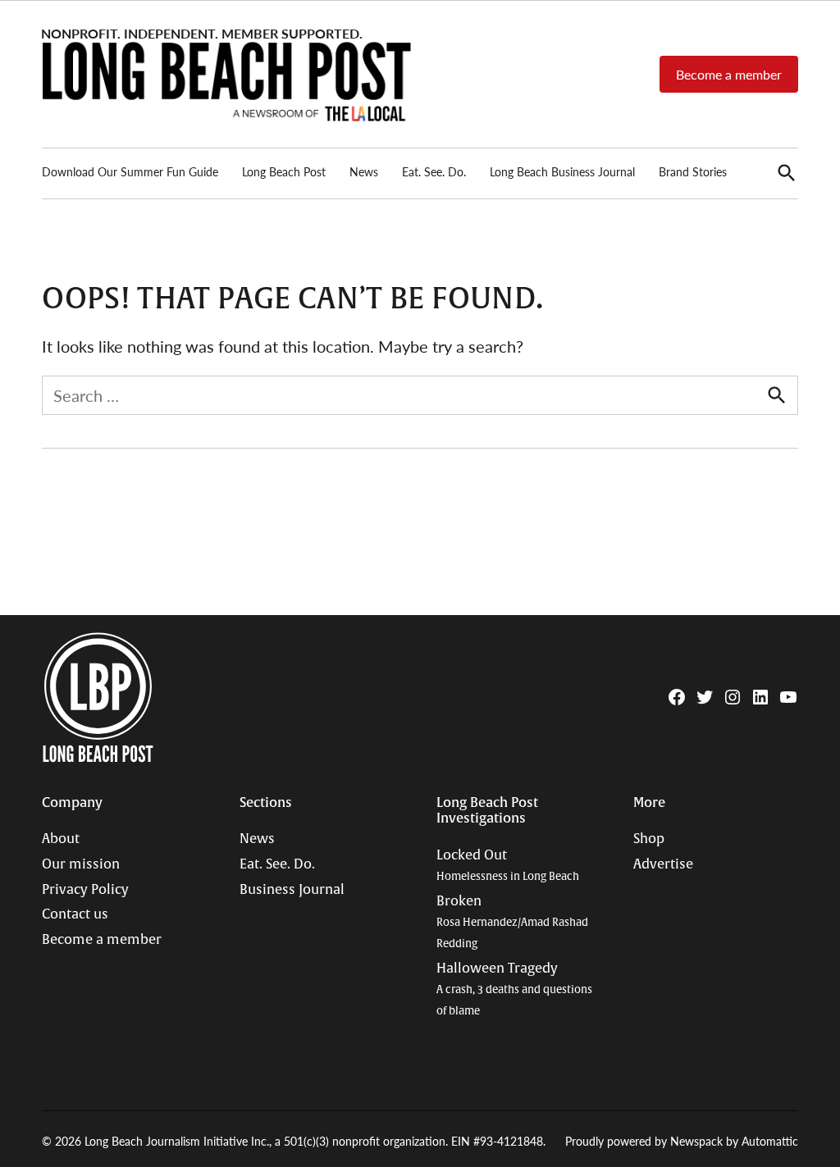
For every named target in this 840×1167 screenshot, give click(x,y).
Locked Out (507, 865)
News (363, 171)
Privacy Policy (85, 890)
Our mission (81, 864)
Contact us (75, 914)
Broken (512, 921)
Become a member (729, 74)
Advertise (663, 864)
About (61, 839)
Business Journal (292, 890)
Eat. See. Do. (434, 171)
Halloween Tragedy (514, 989)
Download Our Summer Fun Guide (130, 171)
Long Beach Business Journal (562, 171)
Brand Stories (693, 171)
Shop (648, 839)
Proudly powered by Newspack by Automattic (681, 1141)
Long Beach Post (284, 171)
